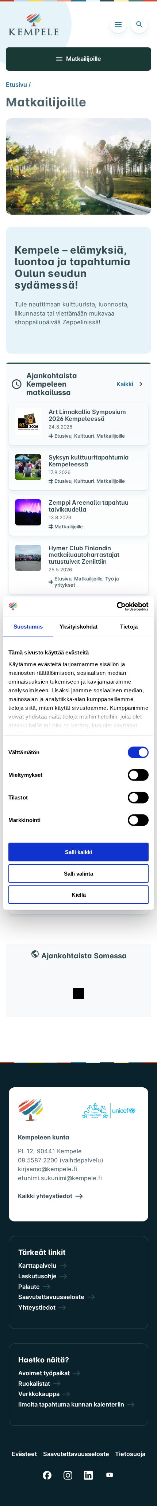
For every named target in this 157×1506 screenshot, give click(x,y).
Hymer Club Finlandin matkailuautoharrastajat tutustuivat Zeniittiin (84, 555)
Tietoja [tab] (129, 626)
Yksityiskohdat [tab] (78, 626)
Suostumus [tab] (28, 626)
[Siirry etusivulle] (33, 24)
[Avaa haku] (139, 24)
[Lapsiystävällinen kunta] (108, 1112)
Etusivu (63, 436)
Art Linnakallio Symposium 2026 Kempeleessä (87, 415)
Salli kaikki (78, 852)
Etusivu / (18, 84)
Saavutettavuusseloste (76, 1454)
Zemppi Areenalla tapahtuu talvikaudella (89, 506)
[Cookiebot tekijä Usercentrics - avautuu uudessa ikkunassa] (117, 606)
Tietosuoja (130, 1454)
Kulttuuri (84, 436)
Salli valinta (78, 873)
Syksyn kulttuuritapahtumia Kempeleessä (89, 461)
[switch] (138, 775)
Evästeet (24, 1454)
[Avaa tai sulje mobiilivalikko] (118, 24)
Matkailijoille (110, 436)
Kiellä (79, 895)
